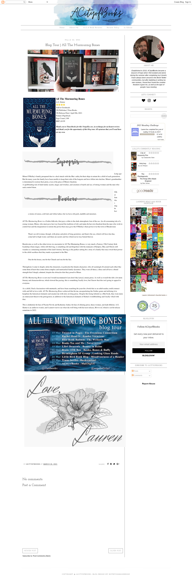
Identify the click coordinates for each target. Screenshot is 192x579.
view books (160, 139)
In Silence (128, 28)
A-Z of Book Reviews (92, 28)
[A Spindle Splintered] (150, 281)
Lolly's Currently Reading (146, 149)
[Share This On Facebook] (108, 464)
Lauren (143, 129)
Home (62, 28)
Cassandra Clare (149, 157)
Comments (138, 375)
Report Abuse (148, 383)
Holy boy (142, 163)
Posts (136, 371)
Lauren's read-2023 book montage (148, 202)
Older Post (115, 551)
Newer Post (30, 551)
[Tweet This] (114, 464)
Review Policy (113, 28)
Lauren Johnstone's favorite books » (154, 295)
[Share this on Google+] (118, 464)
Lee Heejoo (144, 165)
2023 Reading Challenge (148, 125)
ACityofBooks (83, 574)
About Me (74, 28)
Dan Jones (146, 183)
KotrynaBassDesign (119, 574)
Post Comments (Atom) (41, 556)
